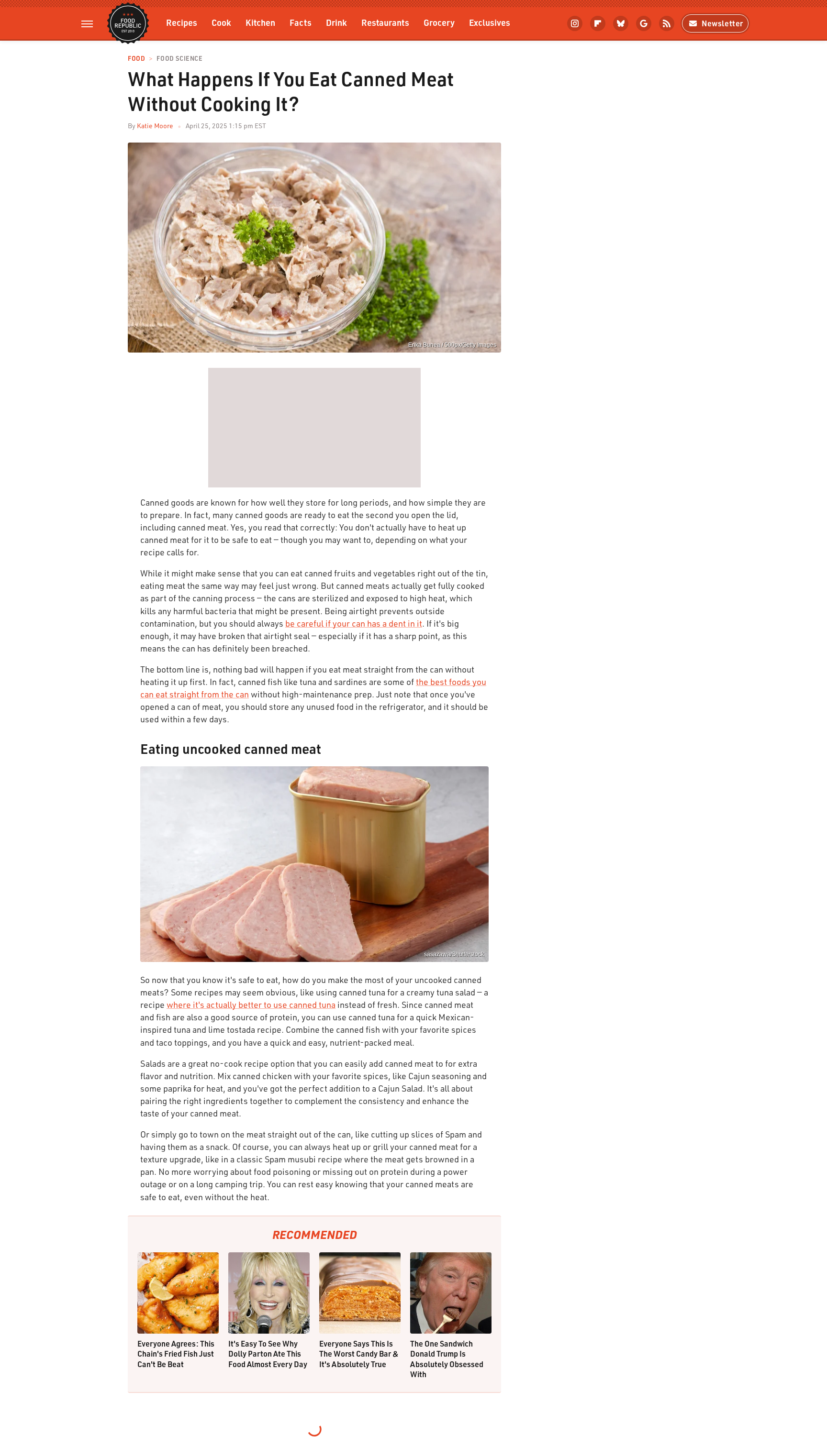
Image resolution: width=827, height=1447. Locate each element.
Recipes (181, 22)
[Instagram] (574, 23)
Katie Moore (155, 126)
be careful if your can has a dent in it (353, 623)
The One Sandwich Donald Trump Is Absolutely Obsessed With (446, 1359)
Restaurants (385, 22)
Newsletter (722, 23)
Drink (336, 22)
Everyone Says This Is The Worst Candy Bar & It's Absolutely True (359, 1353)
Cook (221, 22)
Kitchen (260, 22)
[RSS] (666, 23)
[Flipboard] (597, 23)
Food (136, 58)
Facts (301, 22)
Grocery (439, 22)
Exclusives (489, 22)
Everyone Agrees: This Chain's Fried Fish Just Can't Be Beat (175, 1353)
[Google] (643, 23)
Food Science (179, 58)
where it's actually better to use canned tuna (251, 1004)
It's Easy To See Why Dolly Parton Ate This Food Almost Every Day (267, 1353)
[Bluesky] (620, 23)
